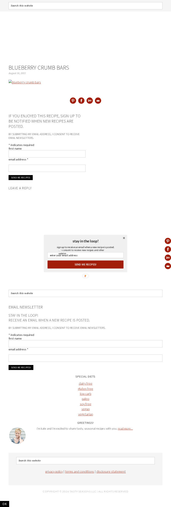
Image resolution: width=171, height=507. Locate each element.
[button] (85, 240)
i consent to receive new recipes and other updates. (81, 252)
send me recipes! (85, 264)
